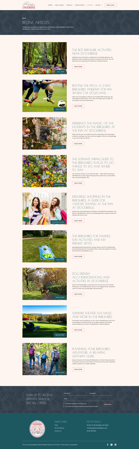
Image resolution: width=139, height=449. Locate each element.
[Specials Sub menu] (73, 5)
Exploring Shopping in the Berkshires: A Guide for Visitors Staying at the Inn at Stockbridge (92, 202)
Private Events (79, 5)
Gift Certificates (59, 428)
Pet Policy (57, 444)
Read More (78, 66)
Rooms (50, 5)
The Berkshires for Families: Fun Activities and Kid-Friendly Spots (91, 239)
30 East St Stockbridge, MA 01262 (97, 425)
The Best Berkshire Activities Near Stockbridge (91, 51)
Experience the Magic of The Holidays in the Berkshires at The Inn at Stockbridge (93, 126)
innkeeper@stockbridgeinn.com (97, 428)
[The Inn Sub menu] (101, 5)
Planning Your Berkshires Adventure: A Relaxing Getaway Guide (91, 352)
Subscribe (107, 404)
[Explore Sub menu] (93, 5)
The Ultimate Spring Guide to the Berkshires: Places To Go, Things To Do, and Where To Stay (93, 164)
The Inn (97, 5)
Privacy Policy (65, 444)
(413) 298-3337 (91, 431)
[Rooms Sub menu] (53, 5)
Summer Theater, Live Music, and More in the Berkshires (92, 315)
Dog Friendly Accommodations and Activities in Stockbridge (90, 277)
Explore (89, 5)
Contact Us (58, 431)
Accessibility (73, 444)
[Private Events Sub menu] (85, 5)
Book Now (110, 5)
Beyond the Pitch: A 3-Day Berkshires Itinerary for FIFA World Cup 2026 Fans (92, 89)
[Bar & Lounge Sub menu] (65, 5)
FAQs (56, 425)
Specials (69, 5)
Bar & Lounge (59, 5)
